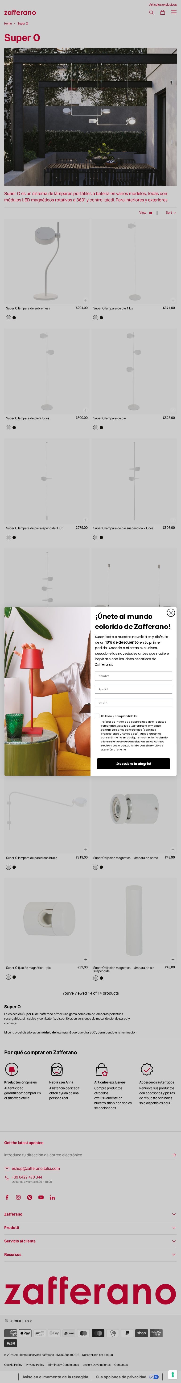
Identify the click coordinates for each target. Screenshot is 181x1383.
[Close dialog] (171, 613)
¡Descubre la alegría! (134, 764)
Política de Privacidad (116, 722)
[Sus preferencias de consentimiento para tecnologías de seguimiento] (172, 1374)
